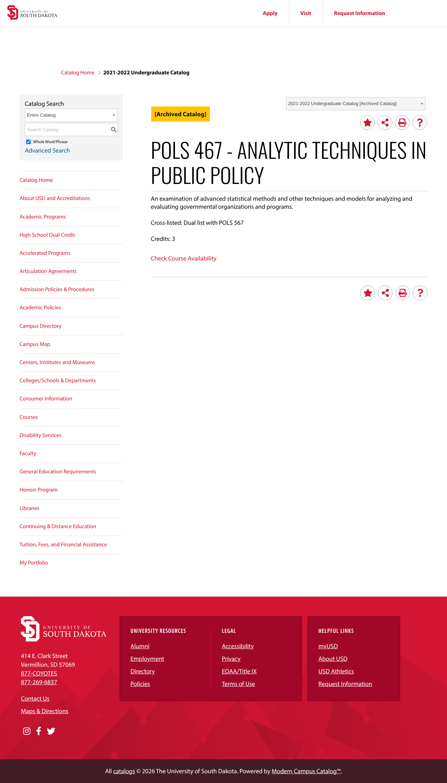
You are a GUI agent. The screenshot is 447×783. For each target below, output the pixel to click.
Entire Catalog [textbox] (41, 115)
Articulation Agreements (48, 271)
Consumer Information (46, 398)
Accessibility (238, 646)
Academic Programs (43, 216)
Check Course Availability (184, 258)
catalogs (124, 771)
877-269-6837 (39, 682)
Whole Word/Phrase (50, 142)
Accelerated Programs (45, 253)
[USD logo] (32, 13)
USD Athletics (336, 671)
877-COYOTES (39, 673)
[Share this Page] (385, 123)
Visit (305, 13)
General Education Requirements (58, 471)
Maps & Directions (44, 711)
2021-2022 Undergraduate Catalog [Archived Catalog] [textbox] (342, 103)
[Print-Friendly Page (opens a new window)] (402, 122)
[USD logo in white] (64, 639)
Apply (270, 13)
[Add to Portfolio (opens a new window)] (367, 122)
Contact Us (35, 698)
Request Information (359, 13)
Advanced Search (47, 150)
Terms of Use (238, 684)
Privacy (231, 659)
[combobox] (356, 103)
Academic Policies (40, 307)
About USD (332, 659)
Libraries (29, 508)
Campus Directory (40, 326)
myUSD (328, 646)
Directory (143, 671)
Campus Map (35, 344)
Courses (29, 417)
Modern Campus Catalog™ (306, 771)
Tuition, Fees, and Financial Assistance (63, 544)
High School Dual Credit (47, 234)
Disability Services (40, 435)
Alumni (140, 646)
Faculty (28, 453)
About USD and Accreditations (55, 198)
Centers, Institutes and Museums (57, 362)
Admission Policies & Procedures (57, 289)
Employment (147, 659)
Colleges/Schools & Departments (58, 380)
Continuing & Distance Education (58, 526)
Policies (140, 684)
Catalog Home (77, 72)
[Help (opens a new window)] (420, 122)
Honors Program (39, 489)
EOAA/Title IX (239, 671)
